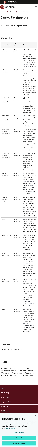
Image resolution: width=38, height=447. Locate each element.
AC (24, 173)
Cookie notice (10, 428)
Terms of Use (5, 397)
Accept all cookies (19, 443)
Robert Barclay (28, 186)
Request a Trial (6, 402)
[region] (19, 430)
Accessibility (5, 393)
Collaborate (5, 411)
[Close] (36, 416)
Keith (33, 184)
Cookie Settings (19, 432)
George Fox (29, 327)
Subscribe (4, 406)
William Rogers (28, 267)
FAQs (2, 388)
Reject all (19, 438)
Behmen (32, 303)
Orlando (10, 7)
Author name (15, 45)
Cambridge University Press (11, 2)
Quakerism (26, 58)
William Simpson (28, 66)
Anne (24, 188)
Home (3, 12)
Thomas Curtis (27, 64)
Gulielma (32, 319)
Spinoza (29, 305)
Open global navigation (2, 2)
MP (24, 50)
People (12, 12)
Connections (7, 45)
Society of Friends (28, 181)
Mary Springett (28, 153)
